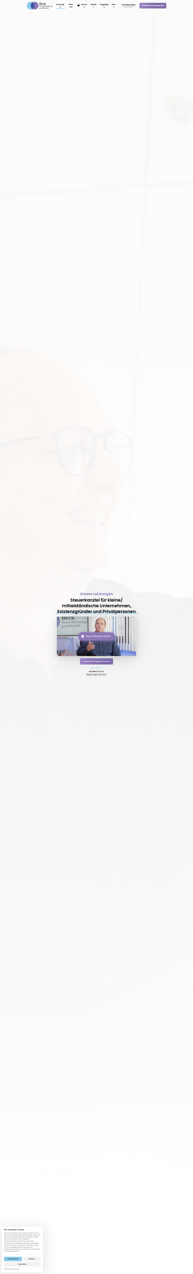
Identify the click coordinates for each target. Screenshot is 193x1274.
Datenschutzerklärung (11, 1269)
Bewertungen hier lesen (97, 674)
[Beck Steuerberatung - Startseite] (40, 6)
